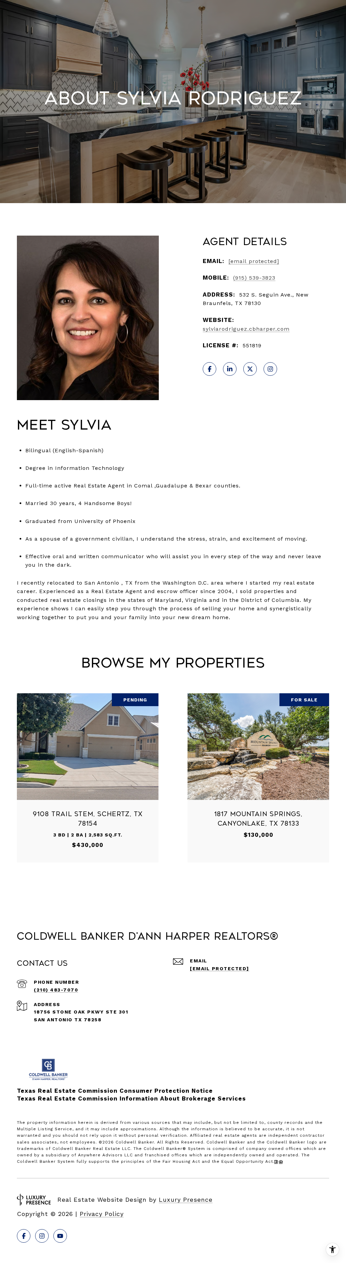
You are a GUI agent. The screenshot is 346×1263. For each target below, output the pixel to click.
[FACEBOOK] (209, 369)
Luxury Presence (186, 1199)
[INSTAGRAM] (270, 369)
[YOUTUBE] (60, 1236)
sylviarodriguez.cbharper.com (246, 329)
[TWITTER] (250, 369)
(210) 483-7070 (56, 990)
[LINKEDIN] (230, 369)
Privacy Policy (102, 1213)
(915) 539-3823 (254, 278)
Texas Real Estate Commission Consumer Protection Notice (115, 1090)
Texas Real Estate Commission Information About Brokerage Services (131, 1098)
